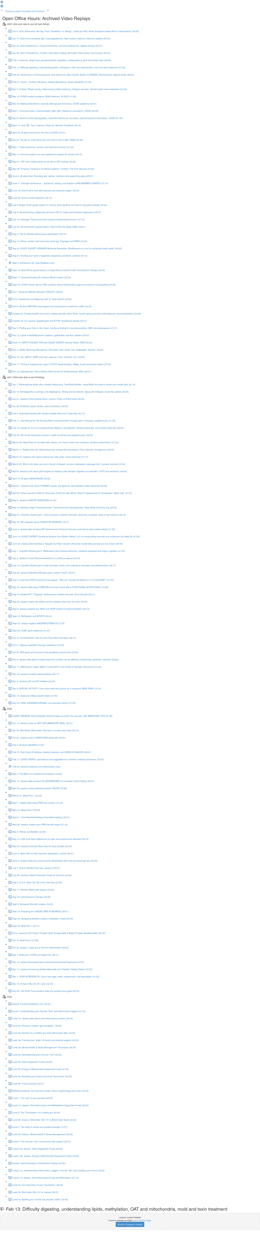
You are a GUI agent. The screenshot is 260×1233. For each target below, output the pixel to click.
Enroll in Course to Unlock (130, 1224)
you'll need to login (142, 1220)
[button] (2, 2)
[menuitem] (2, 6)
